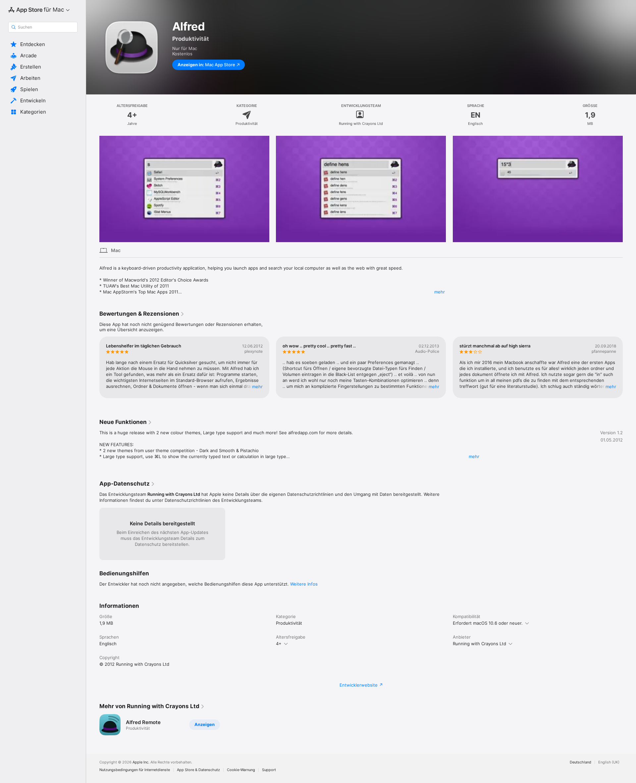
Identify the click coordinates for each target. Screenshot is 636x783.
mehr (439, 291)
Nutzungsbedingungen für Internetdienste (134, 770)
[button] (43, 44)
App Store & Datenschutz (198, 770)
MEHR (257, 386)
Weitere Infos (304, 584)
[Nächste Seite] (629, 188)
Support (269, 770)
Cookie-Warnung (241, 770)
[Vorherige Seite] (92, 188)
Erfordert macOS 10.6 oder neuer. (488, 623)
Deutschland (580, 762)
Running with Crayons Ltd (479, 643)
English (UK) (608, 762)
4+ (279, 643)
